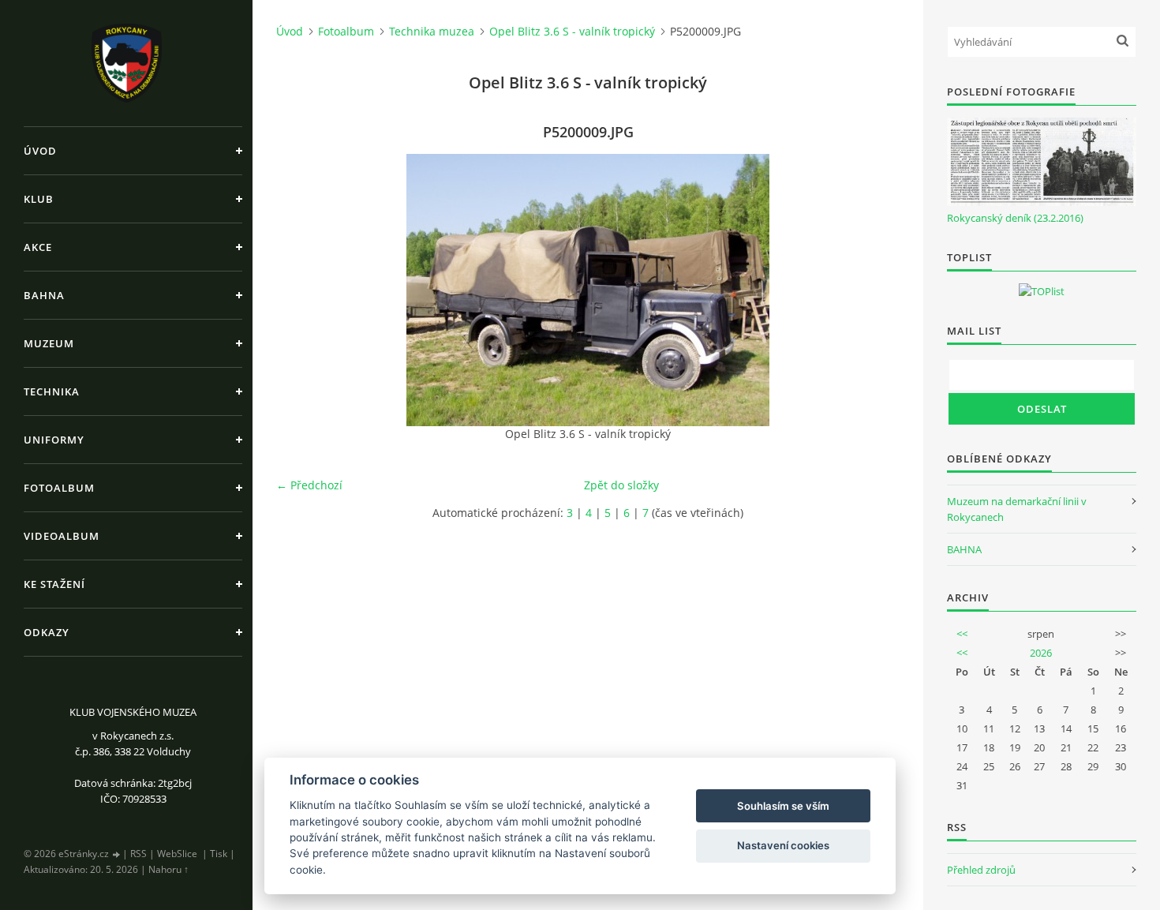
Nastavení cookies (783, 845)
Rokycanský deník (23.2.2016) (1015, 218)
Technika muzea (431, 31)
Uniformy (54, 440)
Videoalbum (61, 536)
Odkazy (46, 632)
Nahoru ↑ (168, 869)
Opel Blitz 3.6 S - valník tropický (572, 31)
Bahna (44, 295)
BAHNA (964, 549)
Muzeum (49, 343)
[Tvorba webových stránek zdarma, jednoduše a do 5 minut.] (116, 854)
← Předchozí (309, 484)
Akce (38, 247)
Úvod (40, 151)
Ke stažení (54, 584)
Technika (52, 391)
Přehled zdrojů (981, 870)
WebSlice (177, 853)
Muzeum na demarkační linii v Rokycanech (1017, 509)
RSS (138, 853)
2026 (1041, 653)
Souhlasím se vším (783, 806)
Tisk (218, 853)
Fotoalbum (59, 488)
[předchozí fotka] (302, 290)
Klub (39, 199)
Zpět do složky (621, 484)
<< (961, 634)
